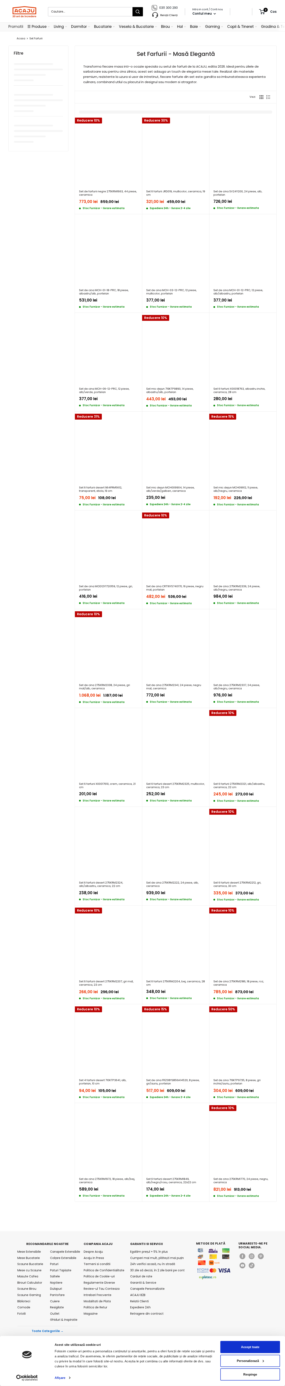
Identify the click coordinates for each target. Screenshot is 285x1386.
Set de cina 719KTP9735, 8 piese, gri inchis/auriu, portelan (237, 1082)
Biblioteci (23, 1301)
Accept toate (250, 1347)
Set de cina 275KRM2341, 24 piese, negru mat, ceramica (173, 686)
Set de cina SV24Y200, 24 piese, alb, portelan (237, 193)
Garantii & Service (143, 1283)
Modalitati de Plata (97, 1301)
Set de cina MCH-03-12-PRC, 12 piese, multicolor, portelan (171, 292)
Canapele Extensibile (64, 1252)
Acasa (21, 38)
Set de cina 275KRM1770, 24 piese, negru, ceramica (240, 1180)
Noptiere (56, 1283)
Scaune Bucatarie (30, 1264)
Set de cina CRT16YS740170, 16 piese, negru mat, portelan (174, 588)
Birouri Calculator (29, 1283)
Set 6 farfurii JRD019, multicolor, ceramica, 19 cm (175, 193)
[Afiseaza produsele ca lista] (268, 97)
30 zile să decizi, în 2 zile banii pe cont (157, 1270)
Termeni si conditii (97, 1264)
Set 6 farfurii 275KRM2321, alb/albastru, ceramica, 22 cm (239, 785)
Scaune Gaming (29, 1295)
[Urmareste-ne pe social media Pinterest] (261, 1256)
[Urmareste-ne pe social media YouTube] (242, 1265)
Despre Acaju (93, 1252)
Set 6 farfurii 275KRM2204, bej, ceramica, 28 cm (175, 983)
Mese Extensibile (29, 1252)
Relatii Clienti (139, 1301)
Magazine (91, 1313)
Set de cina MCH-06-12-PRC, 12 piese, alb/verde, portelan (104, 390)
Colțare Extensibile (63, 1258)
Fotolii (21, 1313)
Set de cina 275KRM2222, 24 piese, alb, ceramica (172, 884)
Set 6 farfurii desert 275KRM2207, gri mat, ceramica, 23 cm (106, 983)
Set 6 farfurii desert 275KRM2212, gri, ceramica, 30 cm (237, 884)
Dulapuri (56, 1289)
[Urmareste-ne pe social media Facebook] (242, 1256)
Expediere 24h (140, 1307)
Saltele (55, 1276)
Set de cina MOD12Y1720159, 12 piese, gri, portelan (106, 588)
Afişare (60, 1378)
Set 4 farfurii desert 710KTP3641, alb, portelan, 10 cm (102, 1082)
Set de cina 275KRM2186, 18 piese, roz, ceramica (238, 983)
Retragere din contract (147, 1313)
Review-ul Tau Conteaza (102, 1289)
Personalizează (248, 1360)
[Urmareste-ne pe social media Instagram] (252, 1256)
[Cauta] (137, 11)
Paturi (54, 1264)
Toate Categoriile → (48, 1331)
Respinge (250, 1374)
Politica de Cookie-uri (99, 1276)
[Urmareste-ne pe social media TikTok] (252, 1265)
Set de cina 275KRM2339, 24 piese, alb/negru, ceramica (236, 588)
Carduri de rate (141, 1276)
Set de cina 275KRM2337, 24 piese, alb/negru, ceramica (236, 686)
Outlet (54, 1313)
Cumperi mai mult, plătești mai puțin (157, 1258)
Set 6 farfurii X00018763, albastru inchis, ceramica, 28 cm (239, 390)
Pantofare (57, 1295)
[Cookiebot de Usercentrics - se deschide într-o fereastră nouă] (27, 1378)
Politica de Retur (95, 1307)
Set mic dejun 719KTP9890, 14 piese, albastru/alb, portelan (170, 390)
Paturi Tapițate (60, 1270)
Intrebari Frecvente (97, 1295)
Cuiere (55, 1301)
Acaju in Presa (94, 1258)
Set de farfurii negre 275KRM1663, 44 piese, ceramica (108, 193)
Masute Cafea (27, 1276)
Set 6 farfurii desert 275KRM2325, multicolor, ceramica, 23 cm (175, 785)
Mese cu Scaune (29, 1270)
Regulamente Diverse (99, 1283)
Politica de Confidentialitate (104, 1270)
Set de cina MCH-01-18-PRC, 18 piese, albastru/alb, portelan (104, 292)
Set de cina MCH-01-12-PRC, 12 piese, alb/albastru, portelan (238, 292)
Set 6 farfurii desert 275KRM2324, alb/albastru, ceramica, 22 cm (101, 884)
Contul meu (202, 13)
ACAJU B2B (137, 1295)
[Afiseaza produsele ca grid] (261, 97)
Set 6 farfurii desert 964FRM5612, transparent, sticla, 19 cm (100, 489)
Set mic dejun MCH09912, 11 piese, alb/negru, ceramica (235, 489)
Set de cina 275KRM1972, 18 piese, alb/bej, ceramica (107, 1180)
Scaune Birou (26, 1289)
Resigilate (57, 1307)
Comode (23, 1307)
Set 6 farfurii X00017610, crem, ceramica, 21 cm (107, 785)
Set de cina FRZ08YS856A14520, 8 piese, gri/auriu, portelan (173, 1082)
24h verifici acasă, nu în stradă (152, 1264)
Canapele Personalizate (147, 1289)
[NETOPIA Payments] (214, 1270)
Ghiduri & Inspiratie (63, 1320)
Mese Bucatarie (28, 1258)
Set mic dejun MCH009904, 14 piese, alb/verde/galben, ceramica (170, 489)
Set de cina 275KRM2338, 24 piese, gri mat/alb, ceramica (104, 686)
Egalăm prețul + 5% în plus (149, 1252)
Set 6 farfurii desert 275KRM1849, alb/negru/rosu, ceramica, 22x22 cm (171, 1180)
